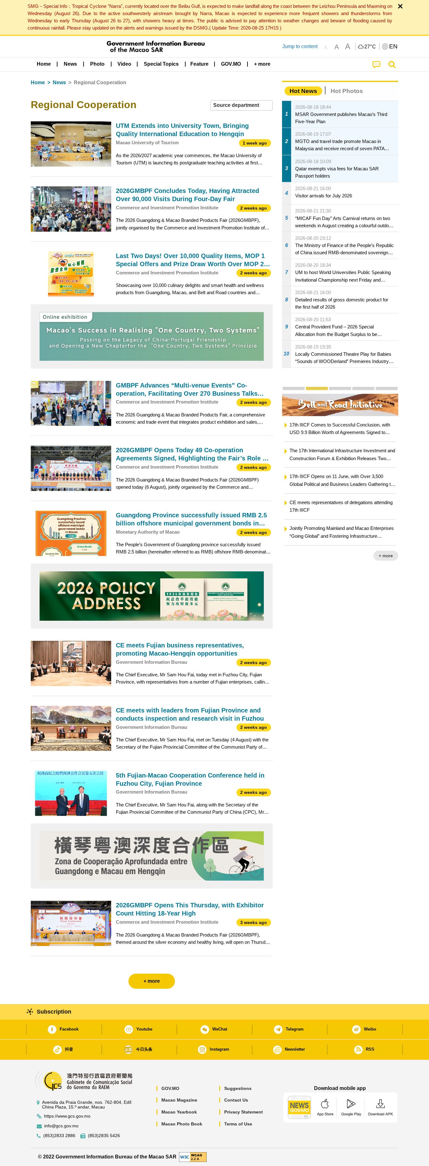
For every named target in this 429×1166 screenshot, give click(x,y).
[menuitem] (70, 64)
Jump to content (300, 46)
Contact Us (236, 1100)
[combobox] (241, 105)
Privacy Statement (243, 1111)
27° (370, 46)
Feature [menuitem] (199, 64)
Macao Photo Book (181, 1123)
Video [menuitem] (124, 64)
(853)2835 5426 (104, 1135)
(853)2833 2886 (59, 1135)
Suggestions (238, 1088)
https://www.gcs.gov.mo (67, 1116)
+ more (386, 555)
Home (38, 82)
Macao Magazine (179, 1100)
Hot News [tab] (303, 91)
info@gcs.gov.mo (61, 1126)
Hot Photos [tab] (347, 91)
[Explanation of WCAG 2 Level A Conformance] (193, 1156)
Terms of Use (238, 1123)
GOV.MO (170, 1088)
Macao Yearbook (179, 1111)
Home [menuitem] (44, 64)
